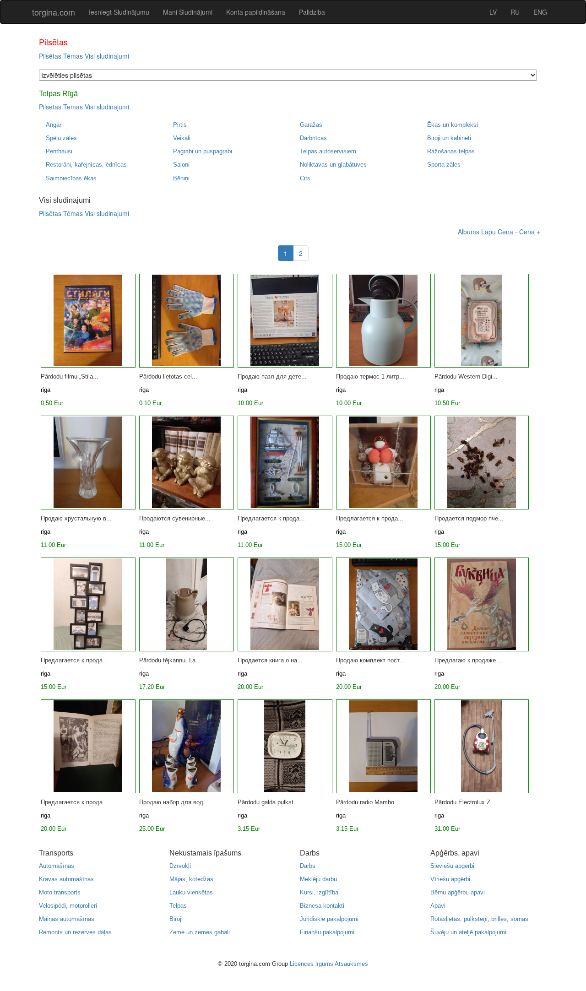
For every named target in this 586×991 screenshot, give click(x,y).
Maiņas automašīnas (66, 918)
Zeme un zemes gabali (199, 932)
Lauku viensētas (191, 892)
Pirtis (180, 124)
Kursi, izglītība (319, 892)
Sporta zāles (444, 164)
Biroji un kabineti (449, 138)
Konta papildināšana (255, 11)
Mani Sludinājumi (187, 11)
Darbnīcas (313, 138)
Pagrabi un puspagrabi (202, 151)
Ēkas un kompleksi (452, 124)
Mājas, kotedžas (191, 879)
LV (493, 11)
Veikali (181, 138)
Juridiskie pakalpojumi (329, 918)
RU (515, 11)
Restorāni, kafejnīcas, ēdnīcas (86, 164)
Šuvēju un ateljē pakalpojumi (468, 932)
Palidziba (312, 11)
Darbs (307, 865)
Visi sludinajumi (107, 55)
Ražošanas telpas (451, 151)
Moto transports (60, 892)
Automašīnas (56, 865)
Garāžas (311, 124)
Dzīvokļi (180, 865)
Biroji (176, 918)
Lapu (488, 231)
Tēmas (73, 55)
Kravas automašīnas (66, 879)
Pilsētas (50, 55)
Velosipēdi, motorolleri (68, 905)
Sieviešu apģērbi (452, 865)
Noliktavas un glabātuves (333, 164)
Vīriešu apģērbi (450, 879)
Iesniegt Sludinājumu (119, 11)
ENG (540, 11)
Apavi (437, 905)
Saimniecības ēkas (71, 178)
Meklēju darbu (318, 879)
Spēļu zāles (61, 138)
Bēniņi (181, 178)
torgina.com (53, 12)
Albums (468, 231)
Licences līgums (311, 963)
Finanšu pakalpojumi (327, 932)
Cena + (529, 231)
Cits (305, 178)
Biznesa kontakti (322, 905)
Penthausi (59, 151)
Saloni (181, 164)
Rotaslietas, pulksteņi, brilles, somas (479, 918)
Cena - (507, 231)
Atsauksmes (351, 963)
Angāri (54, 124)
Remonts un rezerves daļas (75, 932)
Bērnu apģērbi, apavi (457, 892)
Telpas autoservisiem (328, 151)
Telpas (178, 905)
